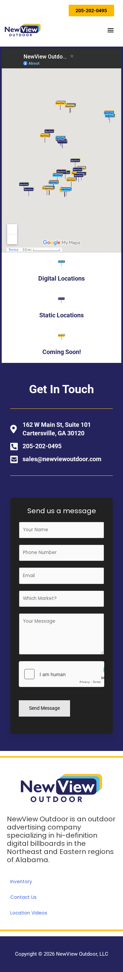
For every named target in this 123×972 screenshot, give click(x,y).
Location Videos (28, 913)
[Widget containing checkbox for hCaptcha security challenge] (61, 674)
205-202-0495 (91, 10)
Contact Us (23, 897)
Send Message (44, 708)
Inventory (21, 881)
